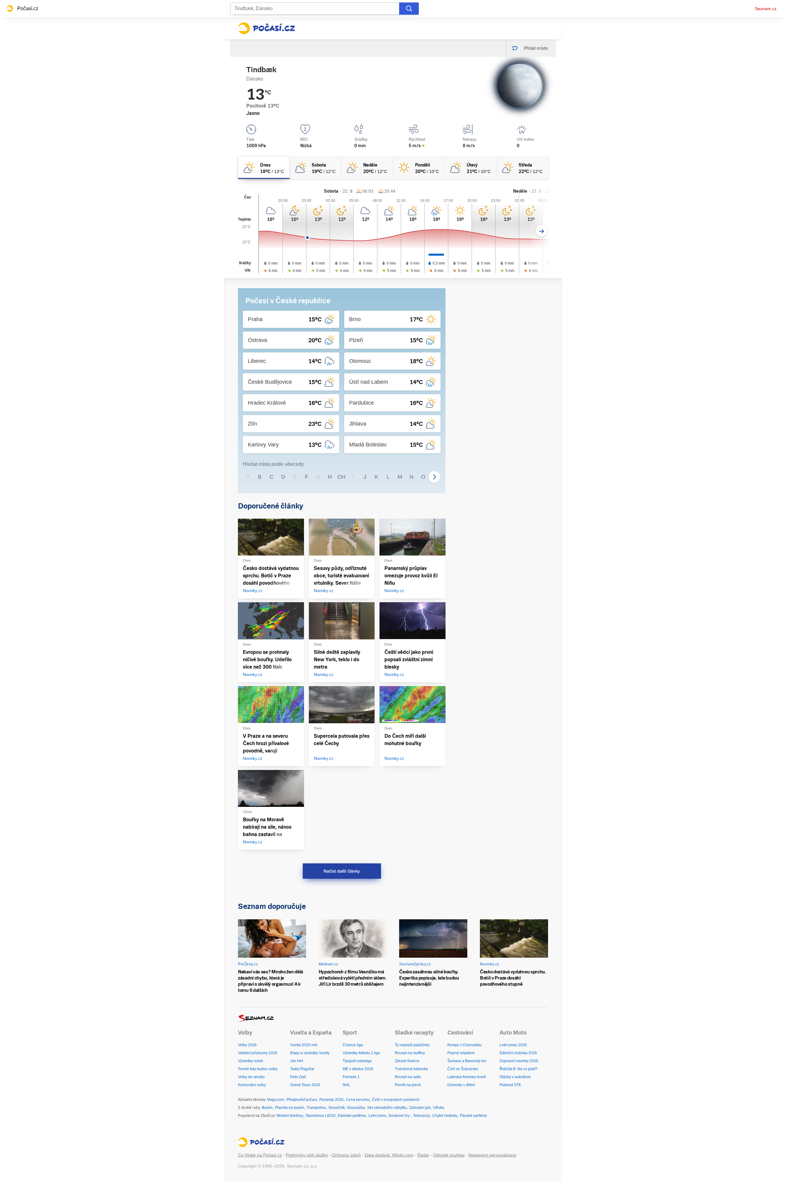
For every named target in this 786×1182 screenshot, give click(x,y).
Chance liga (353, 1045)
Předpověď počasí (301, 1100)
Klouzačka (356, 1107)
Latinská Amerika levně (466, 1077)
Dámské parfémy (352, 1115)
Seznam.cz (765, 8)
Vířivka (438, 1107)
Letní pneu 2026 (513, 1045)
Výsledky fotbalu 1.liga (361, 1053)
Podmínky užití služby (307, 1155)
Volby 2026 (247, 1045)
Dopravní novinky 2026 (519, 1061)
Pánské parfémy (473, 1115)
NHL (346, 1085)
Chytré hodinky (444, 1115)
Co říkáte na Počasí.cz (260, 1155)
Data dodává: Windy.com (389, 1155)
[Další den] (541, 231)
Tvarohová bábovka (411, 1069)
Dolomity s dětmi (461, 1085)
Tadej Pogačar (302, 1069)
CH (341, 477)
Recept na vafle (408, 1077)
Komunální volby (252, 1085)
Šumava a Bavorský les (466, 1061)
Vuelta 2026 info (303, 1045)
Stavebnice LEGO (320, 1115)
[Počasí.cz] (266, 28)
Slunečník (336, 1107)
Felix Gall (298, 1077)
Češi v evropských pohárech (395, 1100)
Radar (423, 1155)
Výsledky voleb (250, 1061)
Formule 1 (351, 1077)
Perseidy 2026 (331, 1100)
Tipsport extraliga (357, 1061)
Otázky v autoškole (515, 1077)
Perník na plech (408, 1085)
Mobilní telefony (290, 1115)
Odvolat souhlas (449, 1155)
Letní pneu (377, 1115)
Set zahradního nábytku (387, 1107)
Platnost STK (510, 1085)
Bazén (267, 1107)
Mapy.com (275, 1100)
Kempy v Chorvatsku (464, 1045)
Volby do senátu (251, 1077)
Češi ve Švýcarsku (462, 1069)
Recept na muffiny (410, 1053)
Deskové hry (400, 1115)
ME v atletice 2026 (358, 1069)
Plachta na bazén (289, 1107)
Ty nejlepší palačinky (412, 1045)
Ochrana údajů (346, 1155)
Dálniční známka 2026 (518, 1053)
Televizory (421, 1115)
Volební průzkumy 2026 (257, 1053)
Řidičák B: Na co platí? (518, 1069)
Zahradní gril (419, 1107)
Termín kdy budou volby (258, 1069)
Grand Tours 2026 (305, 1085)
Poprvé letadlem (461, 1053)
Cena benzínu (358, 1100)
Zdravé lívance (407, 1061)
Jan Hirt (296, 1061)
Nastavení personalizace (492, 1155)
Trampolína (316, 1107)
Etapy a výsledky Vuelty (309, 1053)
